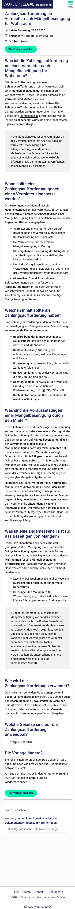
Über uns (41, 897)
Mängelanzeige (29, 115)
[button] (66, 829)
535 (19, 742)
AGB (14, 897)
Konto (27, 892)
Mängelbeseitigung (16, 218)
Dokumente (56, 892)
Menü (70, 7)
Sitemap (26, 897)
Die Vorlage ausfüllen (20, 49)
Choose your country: (37, 907)
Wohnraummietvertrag (18, 103)
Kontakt (39, 892)
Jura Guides (58, 897)
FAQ (16, 892)
